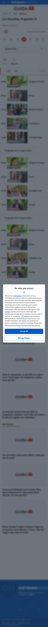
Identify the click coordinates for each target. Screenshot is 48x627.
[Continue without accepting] (24, 292)
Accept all (24, 331)
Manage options (24, 338)
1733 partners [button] (17, 296)
